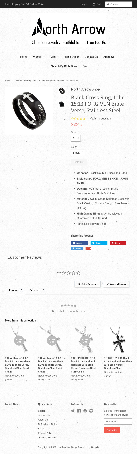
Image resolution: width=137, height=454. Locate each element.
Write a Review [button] (118, 283)
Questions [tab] (34, 290)
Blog (85, 66)
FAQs (41, 428)
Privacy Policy (45, 433)
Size (73, 132)
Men (53, 57)
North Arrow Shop (67, 447)
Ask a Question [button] (89, 283)
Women (38, 57)
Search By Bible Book (64, 66)
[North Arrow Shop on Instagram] (91, 411)
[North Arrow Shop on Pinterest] (85, 411)
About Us (108, 57)
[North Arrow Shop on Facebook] (79, 411)
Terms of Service (47, 437)
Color (74, 146)
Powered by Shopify (88, 447)
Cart (99, 4)
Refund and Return (48, 424)
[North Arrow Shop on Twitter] (73, 411)
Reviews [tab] (13, 290)
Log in (84, 4)
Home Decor (71, 57)
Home (23, 57)
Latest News (12, 404)
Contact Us (91, 57)
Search (42, 410)
